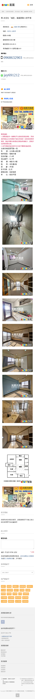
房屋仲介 (29, 586)
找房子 (16, 590)
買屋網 (9, 594)
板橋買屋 (25, 594)
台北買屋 (11, 597)
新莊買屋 (18, 597)
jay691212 (12, 75)
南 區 (9, 31)
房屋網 (22, 590)
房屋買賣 (9, 590)
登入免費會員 (8, 558)
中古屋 (3, 590)
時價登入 (15, 586)
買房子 (3, 586)
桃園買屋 (11, 601)
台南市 (13, 31)
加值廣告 (3, 669)
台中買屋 (18, 601)
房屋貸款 (3, 667)
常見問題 (3, 656)
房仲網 (15, 594)
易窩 (3, 11)
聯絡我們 (3, 671)
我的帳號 (3, 665)
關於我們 (3, 650)
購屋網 (3, 594)
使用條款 (3, 654)
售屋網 (28, 590)
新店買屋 (25, 597)
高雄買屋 (25, 601)
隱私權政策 (4, 652)
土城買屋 (4, 601)
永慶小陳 (17, 27)
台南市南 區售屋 (9, 11)
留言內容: (4, 538)
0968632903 (12, 57)
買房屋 (9, 586)
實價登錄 (22, 586)
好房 (20, 594)
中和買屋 (4, 597)
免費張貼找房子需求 (7, 636)
